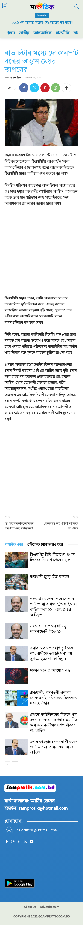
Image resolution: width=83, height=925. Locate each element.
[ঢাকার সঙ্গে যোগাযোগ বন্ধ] (16, 676)
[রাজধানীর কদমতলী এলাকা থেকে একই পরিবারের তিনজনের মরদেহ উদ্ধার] (16, 698)
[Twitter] (34, 87)
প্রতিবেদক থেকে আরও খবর (45, 544)
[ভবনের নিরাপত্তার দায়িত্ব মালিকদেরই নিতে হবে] (16, 631)
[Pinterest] (45, 87)
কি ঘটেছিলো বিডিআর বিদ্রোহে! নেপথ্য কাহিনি (41, 22)
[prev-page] (7, 764)
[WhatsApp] (55, 87)
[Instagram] (13, 842)
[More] (66, 87)
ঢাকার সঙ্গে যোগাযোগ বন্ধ (50, 670)
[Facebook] (23, 87)
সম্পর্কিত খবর (14, 544)
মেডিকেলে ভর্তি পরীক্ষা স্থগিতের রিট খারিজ (61, 525)
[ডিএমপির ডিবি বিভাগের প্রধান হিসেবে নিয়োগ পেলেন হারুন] (16, 560)
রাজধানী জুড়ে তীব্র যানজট (49, 576)
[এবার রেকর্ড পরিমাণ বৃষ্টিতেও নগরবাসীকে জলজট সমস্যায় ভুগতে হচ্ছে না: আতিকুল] (16, 653)
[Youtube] (31, 842)
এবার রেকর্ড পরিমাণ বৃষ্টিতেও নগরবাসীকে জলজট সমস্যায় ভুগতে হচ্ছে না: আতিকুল (51, 653)
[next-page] (15, 764)
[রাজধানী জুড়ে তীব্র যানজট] (16, 582)
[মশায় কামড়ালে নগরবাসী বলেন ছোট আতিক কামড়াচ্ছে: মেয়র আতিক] (16, 747)
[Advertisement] (41, 254)
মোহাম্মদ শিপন (15, 77)
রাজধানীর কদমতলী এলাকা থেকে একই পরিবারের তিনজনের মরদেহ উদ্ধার (53, 698)
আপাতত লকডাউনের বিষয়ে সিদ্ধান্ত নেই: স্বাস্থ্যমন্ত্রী (19, 525)
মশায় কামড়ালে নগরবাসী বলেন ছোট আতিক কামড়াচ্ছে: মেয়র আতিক (53, 747)
